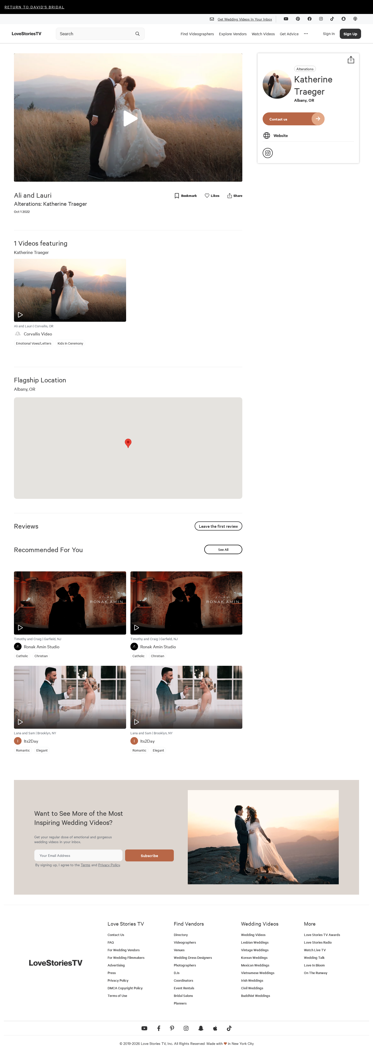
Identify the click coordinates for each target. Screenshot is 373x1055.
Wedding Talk (314, 957)
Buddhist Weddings (255, 995)
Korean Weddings (254, 957)
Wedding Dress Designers (193, 957)
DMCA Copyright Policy (125, 987)
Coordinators (183, 980)
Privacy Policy (109, 864)
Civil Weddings (252, 987)
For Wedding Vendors (124, 949)
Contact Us (116, 934)
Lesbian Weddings (254, 942)
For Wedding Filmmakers (126, 957)
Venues (179, 949)
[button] (128, 117)
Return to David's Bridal (34, 6)
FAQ (111, 942)
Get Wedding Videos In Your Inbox (245, 19)
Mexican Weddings (255, 965)
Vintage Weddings (254, 949)
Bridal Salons (183, 995)
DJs (176, 972)
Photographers (185, 965)
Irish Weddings (252, 980)
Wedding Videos (253, 934)
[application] (128, 117)
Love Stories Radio (318, 942)
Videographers (185, 942)
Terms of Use (117, 995)
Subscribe (149, 855)
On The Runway (315, 972)
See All (223, 549)
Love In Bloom (314, 965)
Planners (180, 1003)
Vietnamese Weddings (257, 972)
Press (112, 972)
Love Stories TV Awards (322, 934)
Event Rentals (184, 987)
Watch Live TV (315, 949)
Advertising (116, 965)
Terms (85, 864)
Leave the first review (218, 526)
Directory (181, 934)
